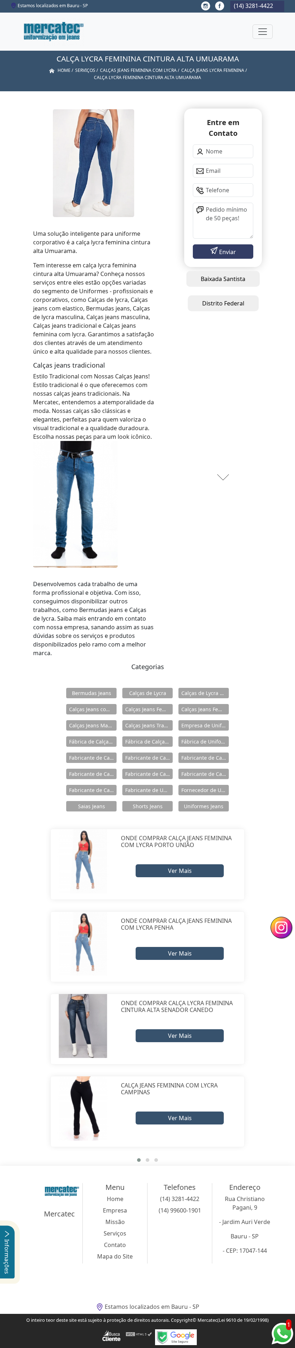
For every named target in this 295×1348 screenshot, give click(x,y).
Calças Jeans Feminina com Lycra (205, 709)
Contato (115, 1245)
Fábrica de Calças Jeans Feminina (93, 741)
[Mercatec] (53, 31)
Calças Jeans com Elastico (93, 709)
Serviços (115, 1233)
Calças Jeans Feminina (149, 709)
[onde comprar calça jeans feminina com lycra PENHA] (83, 944)
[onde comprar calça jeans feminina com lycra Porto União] (83, 861)
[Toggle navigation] (263, 31)
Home (115, 1199)
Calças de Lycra (147, 693)
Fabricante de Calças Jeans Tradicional (93, 790)
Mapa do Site (115, 1256)
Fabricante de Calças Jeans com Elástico (149, 757)
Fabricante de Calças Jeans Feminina (93, 773)
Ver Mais (180, 871)
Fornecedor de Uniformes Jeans (205, 790)
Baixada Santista (223, 279)
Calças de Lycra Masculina (205, 693)
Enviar (227, 252)
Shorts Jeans (148, 806)
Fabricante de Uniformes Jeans (149, 790)
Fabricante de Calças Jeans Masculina (205, 773)
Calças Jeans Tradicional (149, 725)
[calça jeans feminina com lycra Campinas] (83, 1108)
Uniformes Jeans (203, 806)
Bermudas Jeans (91, 693)
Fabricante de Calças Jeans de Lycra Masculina (205, 757)
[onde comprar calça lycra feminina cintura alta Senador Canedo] (83, 1026)
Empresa (115, 1210)
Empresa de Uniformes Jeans (205, 725)
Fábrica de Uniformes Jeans (205, 741)
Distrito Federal (223, 303)
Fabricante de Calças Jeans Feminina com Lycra (149, 773)
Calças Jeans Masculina (93, 725)
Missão (115, 1222)
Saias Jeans (91, 806)
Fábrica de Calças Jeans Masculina (149, 741)
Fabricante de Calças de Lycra (93, 757)
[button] (139, 1160)
